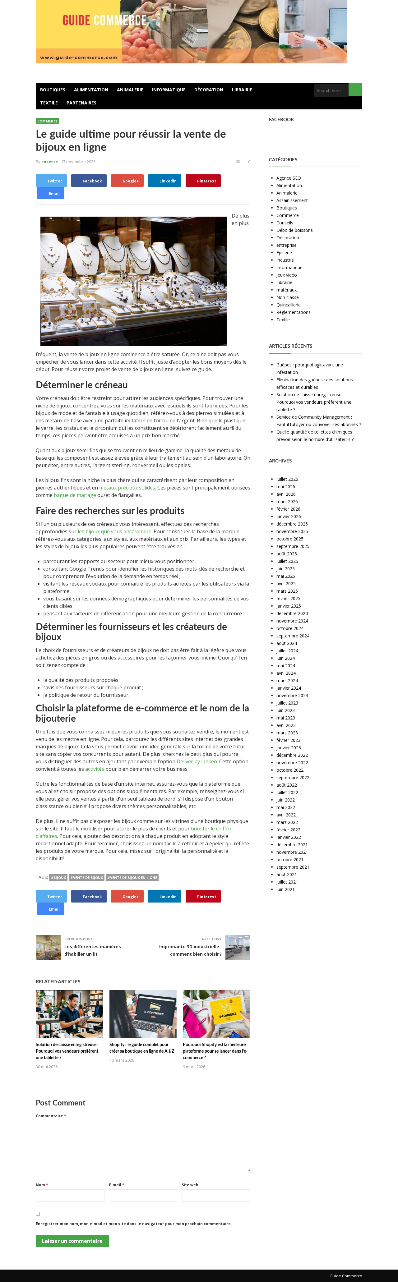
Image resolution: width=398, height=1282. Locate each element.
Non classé (287, 297)
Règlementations (293, 312)
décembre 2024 (292, 613)
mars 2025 (287, 591)
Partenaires (81, 103)
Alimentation (91, 90)
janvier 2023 (288, 748)
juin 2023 (285, 710)
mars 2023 (287, 733)
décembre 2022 (292, 755)
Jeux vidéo (286, 275)
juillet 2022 (287, 792)
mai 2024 (285, 666)
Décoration (208, 90)
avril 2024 (286, 673)
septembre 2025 (292, 546)
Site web (190, 1185)
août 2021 (286, 874)
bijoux (93, 531)
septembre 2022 (292, 777)
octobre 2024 (289, 628)
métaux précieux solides (127, 487)
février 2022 (288, 830)
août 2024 (286, 643)
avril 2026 (286, 494)
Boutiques (52, 90)
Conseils (284, 223)
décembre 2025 (292, 524)
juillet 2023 (287, 703)
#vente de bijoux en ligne (132, 877)
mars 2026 (287, 501)
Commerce (47, 121)
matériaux (286, 290)
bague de (65, 495)
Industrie (285, 260)
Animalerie (130, 90)
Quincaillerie (288, 305)
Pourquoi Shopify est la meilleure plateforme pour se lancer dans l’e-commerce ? (215, 1051)
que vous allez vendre (125, 531)
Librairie (242, 90)
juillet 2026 (287, 479)
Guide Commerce (346, 1276)
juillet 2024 (287, 651)
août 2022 (286, 785)
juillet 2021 (287, 882)
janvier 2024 (288, 688)
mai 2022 (285, 807)
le (80, 531)
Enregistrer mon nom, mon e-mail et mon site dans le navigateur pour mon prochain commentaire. (134, 1223)
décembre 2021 (292, 845)
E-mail (116, 1185)
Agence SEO (288, 178)
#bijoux (58, 877)
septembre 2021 (292, 867)
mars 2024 (287, 680)
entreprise (286, 245)
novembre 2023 (292, 695)
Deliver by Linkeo (197, 761)
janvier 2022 (288, 837)
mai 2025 (285, 576)
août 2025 (286, 554)
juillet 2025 (287, 561)
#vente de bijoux (86, 877)
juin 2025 (285, 569)
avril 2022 (286, 815)
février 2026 (288, 509)
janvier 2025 (288, 606)
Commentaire (51, 1116)
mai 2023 (285, 718)
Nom (42, 1185)
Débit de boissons (294, 230)
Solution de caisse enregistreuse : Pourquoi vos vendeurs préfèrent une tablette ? (67, 1051)
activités (94, 768)
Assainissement (292, 200)
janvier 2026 (288, 516)
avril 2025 (286, 583)
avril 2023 (286, 725)
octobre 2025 (289, 539)
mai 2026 (285, 486)
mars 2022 (287, 822)
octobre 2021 (289, 859)
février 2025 (288, 598)
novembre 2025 (292, 531)
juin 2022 (285, 800)
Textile (49, 103)
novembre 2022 (292, 762)
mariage (86, 495)
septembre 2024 (292, 636)
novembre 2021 (292, 852)
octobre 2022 (289, 770)
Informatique (169, 90)
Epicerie (284, 252)
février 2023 (288, 740)
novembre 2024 (292, 621)
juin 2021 (285, 889)
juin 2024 (285, 658)
